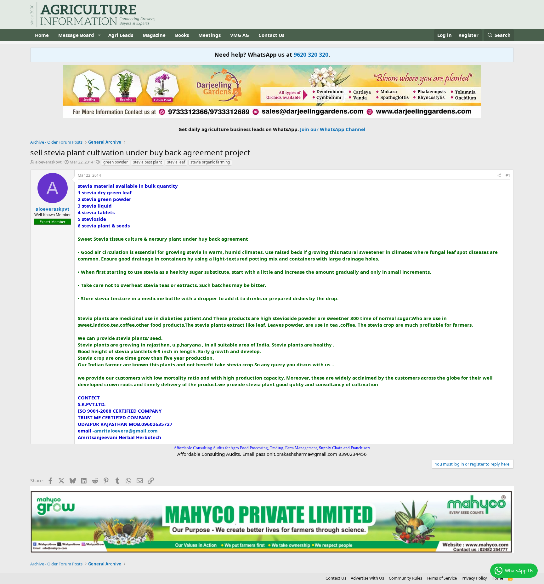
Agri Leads (120, 35)
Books (182, 35)
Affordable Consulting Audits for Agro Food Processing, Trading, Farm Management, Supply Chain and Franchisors (272, 447)
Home (42, 35)
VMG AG (239, 35)
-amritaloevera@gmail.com (125, 430)
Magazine (154, 35)
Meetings (209, 35)
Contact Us (271, 35)
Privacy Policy (474, 578)
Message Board (76, 35)
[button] (99, 35)
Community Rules (405, 578)
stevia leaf (176, 162)
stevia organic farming (210, 162)
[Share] (499, 175)
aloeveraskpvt (48, 162)
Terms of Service (442, 578)
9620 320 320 (311, 54)
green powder (115, 162)
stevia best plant (147, 162)
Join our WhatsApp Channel (333, 129)
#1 (508, 175)
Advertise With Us (367, 578)
